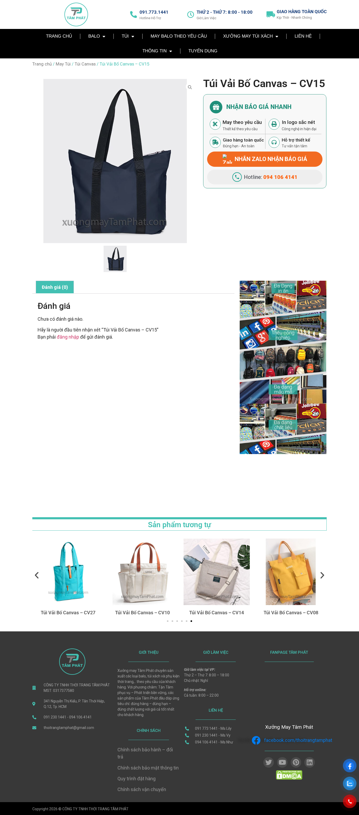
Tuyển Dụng (202, 50)
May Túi (63, 64)
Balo (94, 36)
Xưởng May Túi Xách (248, 36)
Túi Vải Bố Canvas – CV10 (142, 612)
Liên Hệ (303, 36)
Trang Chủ (59, 36)
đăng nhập (68, 337)
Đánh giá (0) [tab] (55, 287)
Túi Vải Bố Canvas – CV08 (291, 612)
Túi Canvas (85, 64)
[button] (36, 575)
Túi (125, 36)
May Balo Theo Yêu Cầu (179, 36)
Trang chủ (42, 64)
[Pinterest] (296, 762)
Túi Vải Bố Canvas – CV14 (216, 612)
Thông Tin (154, 50)
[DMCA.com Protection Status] (289, 778)
